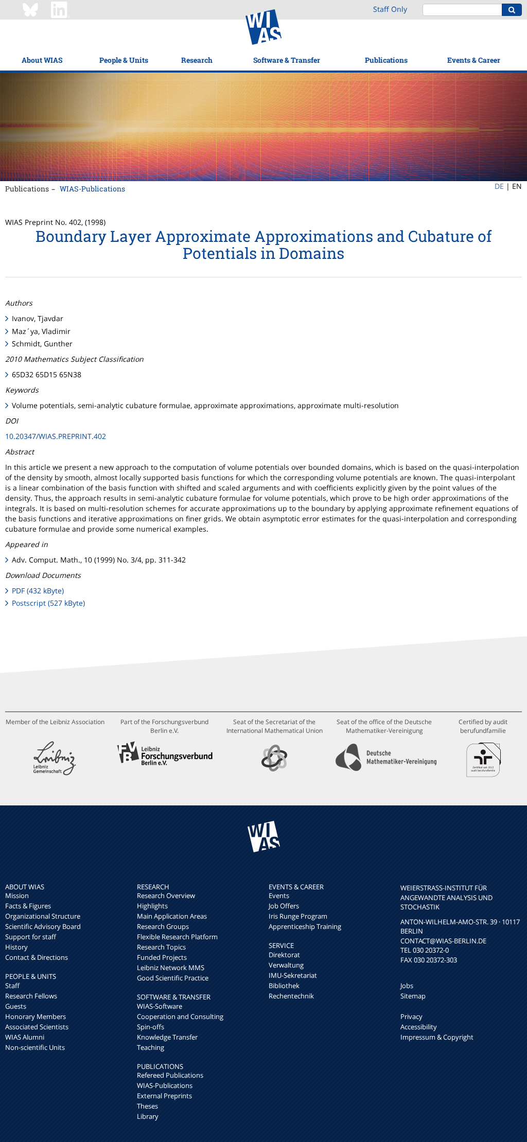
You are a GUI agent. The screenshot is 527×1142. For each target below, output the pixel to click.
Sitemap (413, 995)
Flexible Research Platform (177, 936)
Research (197, 60)
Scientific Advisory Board (43, 926)
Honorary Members (35, 1016)
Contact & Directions (36, 957)
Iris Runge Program (298, 916)
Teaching (150, 1047)
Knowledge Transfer (167, 1037)
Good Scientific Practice (172, 977)
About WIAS (42, 60)
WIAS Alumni (24, 1037)
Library (148, 1116)
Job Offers (284, 905)
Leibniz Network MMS (170, 967)
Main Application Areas (172, 916)
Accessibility (418, 1026)
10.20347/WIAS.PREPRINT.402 (55, 436)
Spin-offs (150, 1026)
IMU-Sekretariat (293, 975)
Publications (386, 60)
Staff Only (390, 9)
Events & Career (473, 60)
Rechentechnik (291, 995)
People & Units (123, 60)
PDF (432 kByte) (38, 590)
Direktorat (284, 954)
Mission (17, 895)
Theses (147, 1106)
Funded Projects (162, 957)
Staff (12, 985)
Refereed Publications (170, 1075)
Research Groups (163, 926)
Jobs (406, 985)
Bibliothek (284, 985)
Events (279, 895)
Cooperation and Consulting (180, 1016)
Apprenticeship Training (305, 926)
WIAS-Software (159, 1006)
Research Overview (166, 895)
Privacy (411, 1016)
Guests (15, 1006)
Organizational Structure (42, 916)
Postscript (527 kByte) (48, 603)
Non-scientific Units (35, 1047)
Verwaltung (286, 965)
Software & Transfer (286, 60)
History (16, 947)
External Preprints (164, 1095)
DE (499, 186)
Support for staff (30, 936)
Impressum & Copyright (436, 1037)
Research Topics (161, 947)
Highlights (152, 905)
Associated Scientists (36, 1026)
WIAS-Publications (92, 189)
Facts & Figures (28, 905)
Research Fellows (31, 995)
